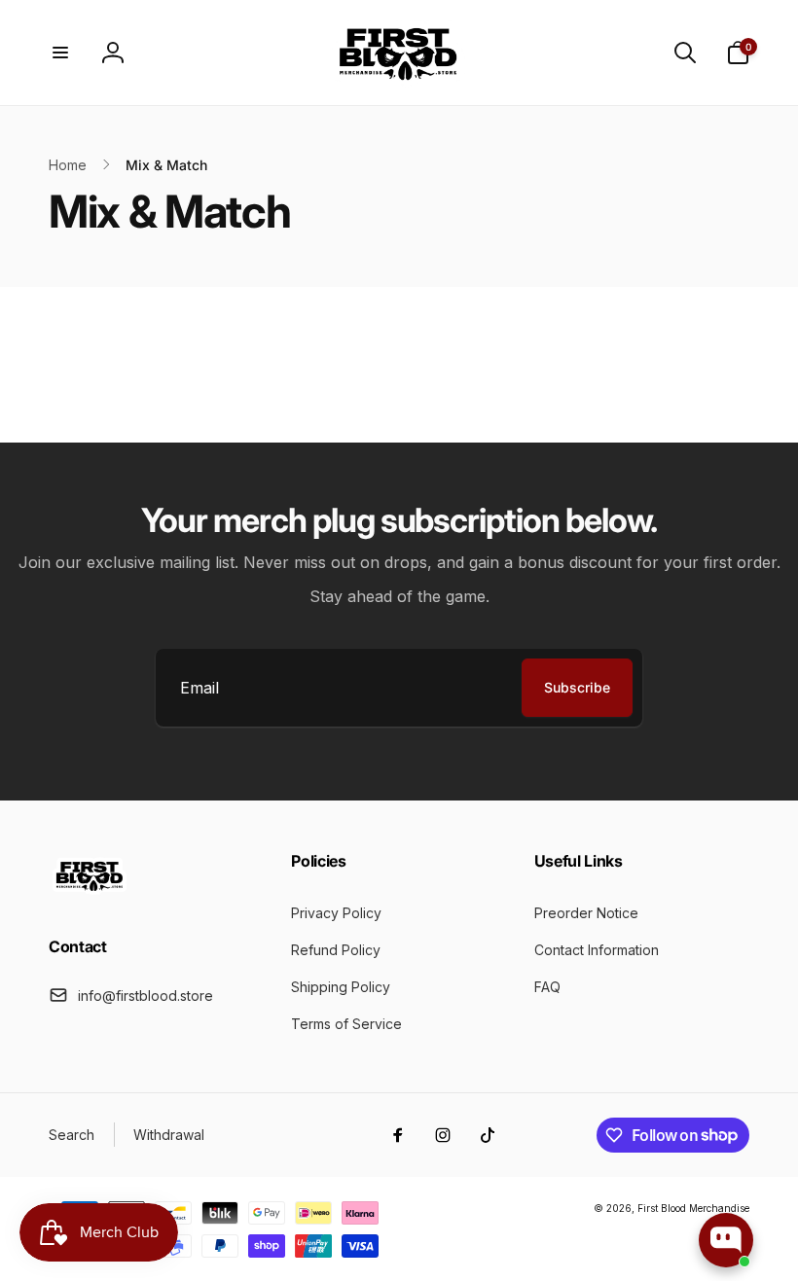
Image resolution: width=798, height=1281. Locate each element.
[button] (60, 52)
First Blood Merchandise (693, 1208)
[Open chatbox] (726, 1240)
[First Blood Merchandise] (90, 894)
